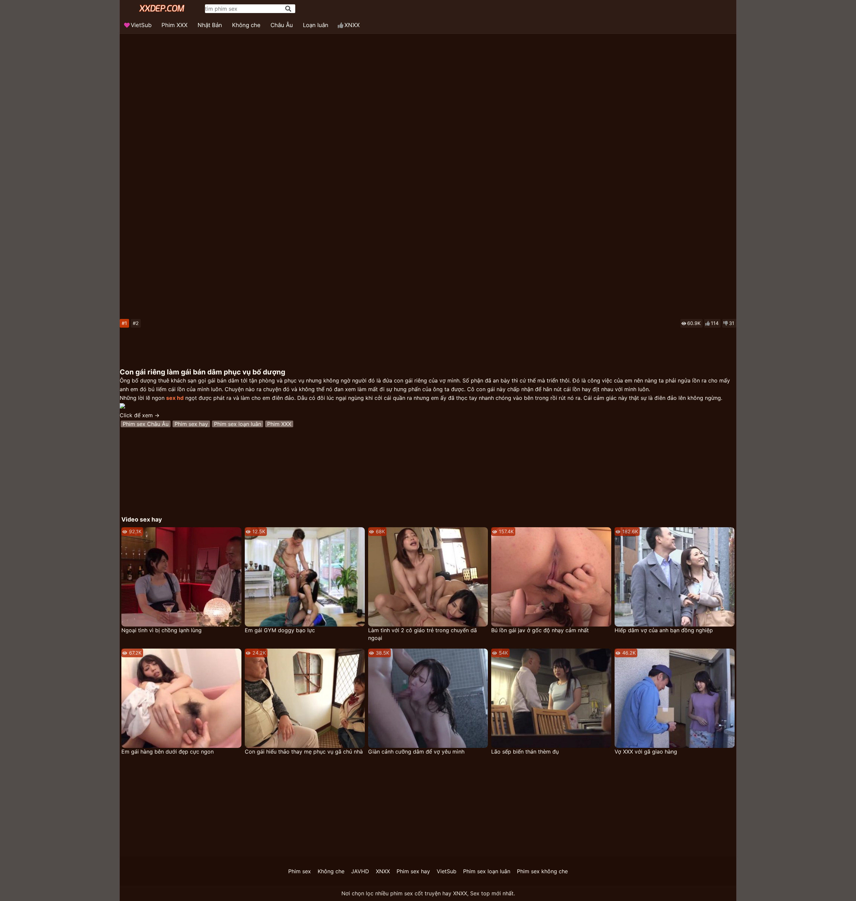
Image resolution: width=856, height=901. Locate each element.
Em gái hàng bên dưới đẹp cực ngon (167, 751)
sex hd (175, 398)
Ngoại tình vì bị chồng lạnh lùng (161, 630)
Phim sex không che (542, 871)
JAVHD (360, 871)
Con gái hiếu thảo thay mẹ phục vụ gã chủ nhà (304, 751)
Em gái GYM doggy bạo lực (280, 630)
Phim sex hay (191, 424)
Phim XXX (175, 25)
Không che (246, 25)
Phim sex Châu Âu (146, 424)
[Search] (288, 9)
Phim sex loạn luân (237, 424)
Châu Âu (282, 25)
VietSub (141, 25)
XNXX (352, 25)
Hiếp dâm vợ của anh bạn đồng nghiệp (664, 630)
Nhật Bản (210, 25)
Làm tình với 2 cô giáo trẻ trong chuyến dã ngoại (422, 634)
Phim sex (299, 871)
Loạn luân (315, 25)
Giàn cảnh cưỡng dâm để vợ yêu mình (416, 751)
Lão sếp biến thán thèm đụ (525, 751)
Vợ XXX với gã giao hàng (646, 751)
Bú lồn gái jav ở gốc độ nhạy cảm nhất (540, 630)
